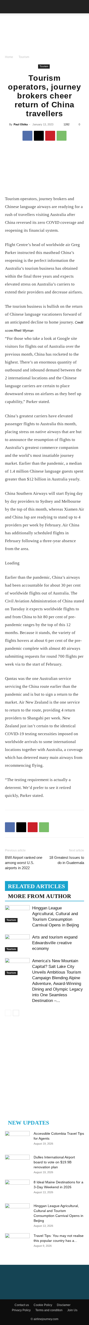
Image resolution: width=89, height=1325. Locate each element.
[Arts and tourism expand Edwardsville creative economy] (17, 942)
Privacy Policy (21, 1310)
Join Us (72, 1310)
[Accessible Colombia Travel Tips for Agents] (17, 1139)
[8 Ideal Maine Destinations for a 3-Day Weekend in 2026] (17, 1188)
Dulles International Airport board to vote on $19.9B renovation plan (54, 1162)
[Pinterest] (50, 136)
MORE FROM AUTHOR (39, 896)
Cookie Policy (43, 1305)
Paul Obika (21, 124)
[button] (8, 6)
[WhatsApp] (62, 136)
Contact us (22, 1305)
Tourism (24, 57)
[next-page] (16, 1013)
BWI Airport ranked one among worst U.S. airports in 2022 (23, 862)
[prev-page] (8, 1013)
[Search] (82, 6)
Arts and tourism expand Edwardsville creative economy (54, 943)
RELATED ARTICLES (36, 886)
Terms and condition (49, 1310)
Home (9, 57)
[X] (39, 136)
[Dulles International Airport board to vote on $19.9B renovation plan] (17, 1163)
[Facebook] (27, 136)
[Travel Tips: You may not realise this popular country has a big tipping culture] (17, 1241)
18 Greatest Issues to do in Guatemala (66, 860)
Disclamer (63, 1305)
